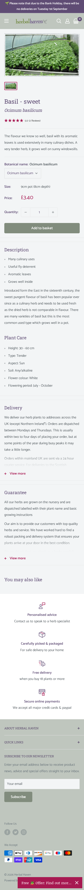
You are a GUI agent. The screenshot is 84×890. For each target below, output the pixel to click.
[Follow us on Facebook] (7, 832)
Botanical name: (31, 164)
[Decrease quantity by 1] (25, 212)
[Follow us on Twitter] (15, 832)
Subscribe (18, 797)
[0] (76, 21)
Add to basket (42, 228)
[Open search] (59, 21)
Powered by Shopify (16, 880)
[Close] (76, 882)
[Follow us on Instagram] (24, 832)
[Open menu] (6, 21)
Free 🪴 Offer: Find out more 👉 (47, 882)
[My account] (67, 21)
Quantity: (11, 212)
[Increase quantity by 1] (53, 212)
